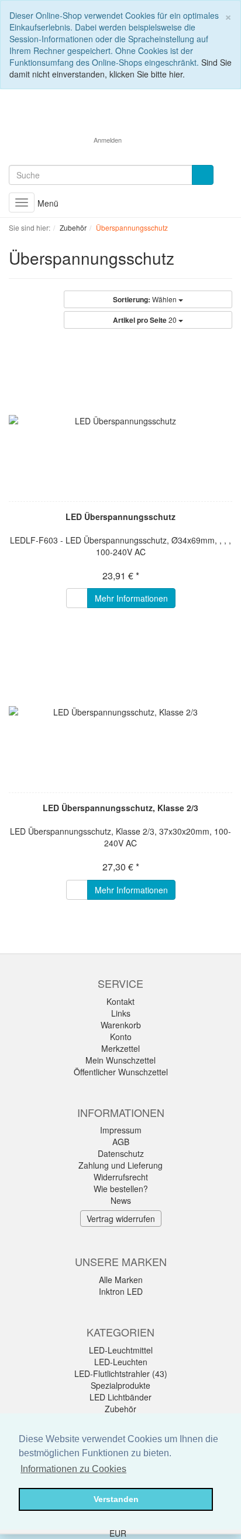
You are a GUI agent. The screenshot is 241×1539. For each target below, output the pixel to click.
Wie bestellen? (121, 1188)
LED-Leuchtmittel (121, 1350)
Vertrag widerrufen (121, 1218)
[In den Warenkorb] (77, 598)
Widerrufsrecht (121, 1177)
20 (145, 320)
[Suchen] (203, 175)
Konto (121, 1036)
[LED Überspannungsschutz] (120, 420)
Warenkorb (121, 1025)
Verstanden (116, 1499)
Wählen (145, 299)
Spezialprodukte (120, 1385)
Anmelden (108, 139)
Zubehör (120, 1409)
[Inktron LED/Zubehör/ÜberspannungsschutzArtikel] (181, 260)
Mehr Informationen (131, 598)
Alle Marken (121, 1279)
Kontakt (120, 1001)
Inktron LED (121, 1291)
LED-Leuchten (120, 1362)
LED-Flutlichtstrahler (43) (120, 1373)
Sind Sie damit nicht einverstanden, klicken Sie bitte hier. (120, 68)
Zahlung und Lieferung (120, 1165)
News (121, 1200)
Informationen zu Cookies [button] (73, 1469)
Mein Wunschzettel (120, 1060)
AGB (120, 1142)
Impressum (121, 1130)
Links (120, 1013)
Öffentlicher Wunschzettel (121, 1072)
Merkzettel (120, 1048)
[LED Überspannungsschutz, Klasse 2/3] (120, 712)
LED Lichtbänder (120, 1397)
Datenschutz (121, 1153)
